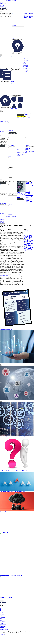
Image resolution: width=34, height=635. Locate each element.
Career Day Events (28, 148)
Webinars (13, 38)
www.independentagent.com (4, 275)
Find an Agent (2, 5)
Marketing (1, 622)
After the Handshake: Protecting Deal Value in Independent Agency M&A (12, 363)
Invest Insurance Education (29, 150)
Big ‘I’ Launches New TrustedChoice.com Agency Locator (28, 244)
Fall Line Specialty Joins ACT (5, 532)
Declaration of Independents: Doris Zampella (29, 200)
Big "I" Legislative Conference (21, 154)
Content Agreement (2, 634)
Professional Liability (25, 70)
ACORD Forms (25, 57)
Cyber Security (25, 64)
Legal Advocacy (2, 614)
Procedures (24, 69)
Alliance (1, 625)
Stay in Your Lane (3, 511)
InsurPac (9, 156)
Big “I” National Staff (3, 3)
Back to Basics (26, 16)
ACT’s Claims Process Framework (6, 597)
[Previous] (1, 601)
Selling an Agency (25, 71)
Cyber (9, 121)
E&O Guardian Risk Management (31, 14)
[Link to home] (3, 8)
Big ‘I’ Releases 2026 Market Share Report (28, 241)
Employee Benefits (25, 66)
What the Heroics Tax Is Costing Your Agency (30, 196)
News (1, 228)
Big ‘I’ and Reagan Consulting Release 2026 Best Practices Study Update (28, 237)
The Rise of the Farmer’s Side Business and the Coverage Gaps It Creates (29, 184)
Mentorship (25, 17)
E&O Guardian (25, 67)
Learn (1, 618)
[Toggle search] (1, 224)
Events (18, 149)
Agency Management (3, 621)
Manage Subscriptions (3, 203)
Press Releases (10, 204)
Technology (12, 81)
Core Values (1, 2)
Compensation (24, 63)
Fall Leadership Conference (20, 151)
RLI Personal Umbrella (18, 118)
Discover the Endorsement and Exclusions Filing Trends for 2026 (11, 575)
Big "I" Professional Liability (4, 121)
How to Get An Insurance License (26, 14)
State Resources (2, 4)
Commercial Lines (31, 15)
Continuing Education (25, 15)
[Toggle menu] (3, 224)
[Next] (2, 601)
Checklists (24, 62)
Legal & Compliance (2, 80)
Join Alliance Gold (26, 114)
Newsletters (10, 214)
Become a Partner (2, 617)
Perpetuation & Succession (26, 68)
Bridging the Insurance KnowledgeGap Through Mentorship (28, 191)
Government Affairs (11, 145)
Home (1, 611)
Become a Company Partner (12, 176)
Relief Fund (27, 145)
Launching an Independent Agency (6, 329)
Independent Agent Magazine (31, 17)
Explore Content (14, 25)
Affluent (18, 117)
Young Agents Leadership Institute (21, 152)
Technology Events (19, 155)
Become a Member (2, 616)
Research (1, 630)
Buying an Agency (25, 60)
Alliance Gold (2, 627)
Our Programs (2, 1)
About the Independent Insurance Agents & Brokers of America (8, 0)
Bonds (23, 117)
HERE (19, 274)
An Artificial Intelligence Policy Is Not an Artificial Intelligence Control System (13, 436)
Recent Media (2, 213)
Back (1, 110)
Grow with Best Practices (3, 106)
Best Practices (24, 59)
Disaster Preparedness (25, 65)
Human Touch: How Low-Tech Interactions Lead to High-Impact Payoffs (21, 195)
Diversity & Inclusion (14, 108)
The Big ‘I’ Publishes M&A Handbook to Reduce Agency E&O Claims (28, 249)
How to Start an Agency (14, 94)
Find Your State (2, 6)
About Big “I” (2, 612)
